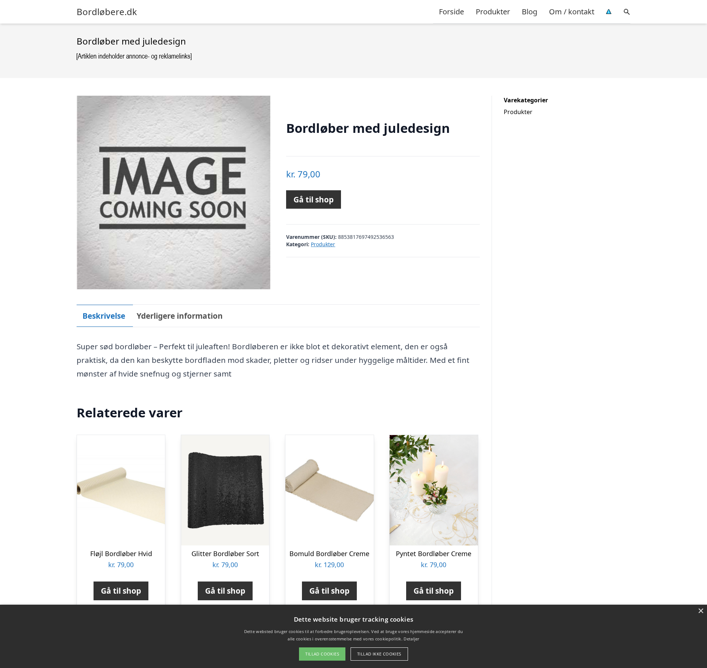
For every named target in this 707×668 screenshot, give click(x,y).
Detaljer (411, 639)
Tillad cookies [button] (322, 654)
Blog (529, 12)
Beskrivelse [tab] (103, 316)
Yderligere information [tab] (180, 316)
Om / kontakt (571, 12)
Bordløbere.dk (107, 12)
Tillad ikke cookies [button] (379, 654)
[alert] (353, 636)
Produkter (493, 12)
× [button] (700, 611)
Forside (451, 12)
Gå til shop (313, 199)
